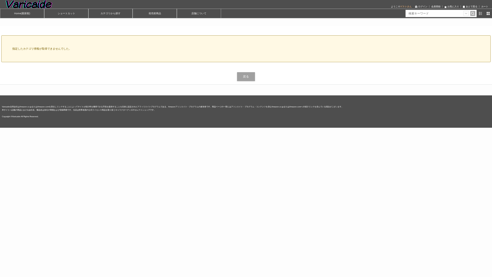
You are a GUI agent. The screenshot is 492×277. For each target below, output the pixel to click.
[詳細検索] (466, 13)
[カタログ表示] (488, 13)
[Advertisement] (115, 155)
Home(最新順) (22, 13)
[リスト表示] (480, 13)
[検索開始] (473, 13)
